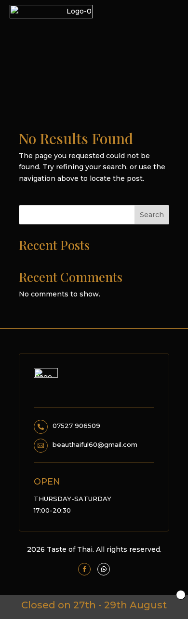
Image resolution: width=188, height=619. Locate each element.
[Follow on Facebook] (84, 569)
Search (152, 214)
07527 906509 (76, 425)
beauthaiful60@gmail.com (95, 444)
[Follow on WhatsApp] (103, 569)
